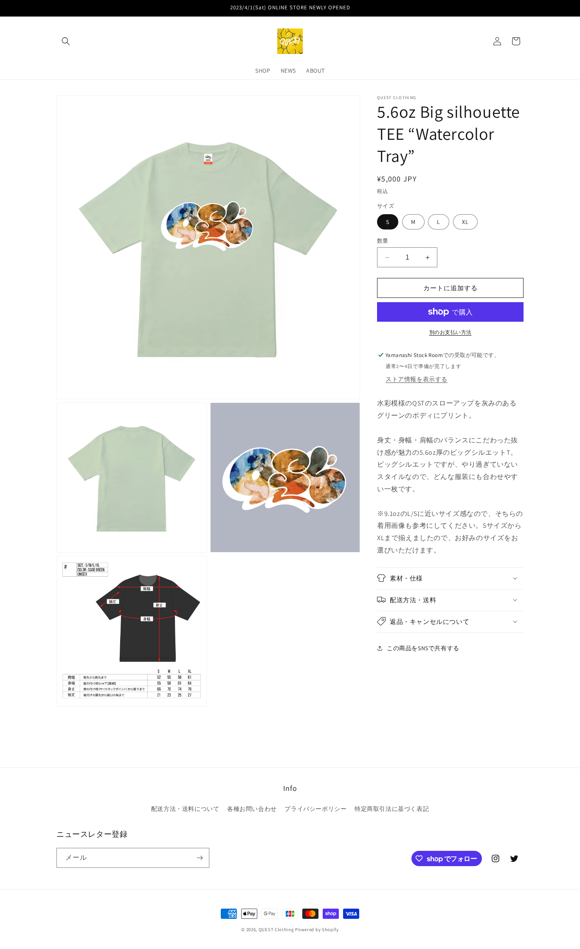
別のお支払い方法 (450, 332)
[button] (65, 41)
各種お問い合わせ (252, 809)
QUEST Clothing (277, 929)
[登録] (199, 858)
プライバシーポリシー (315, 809)
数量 (383, 240)
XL (465, 222)
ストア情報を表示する (417, 379)
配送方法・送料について (185, 809)
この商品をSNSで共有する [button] (423, 648)
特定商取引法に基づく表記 (392, 809)
